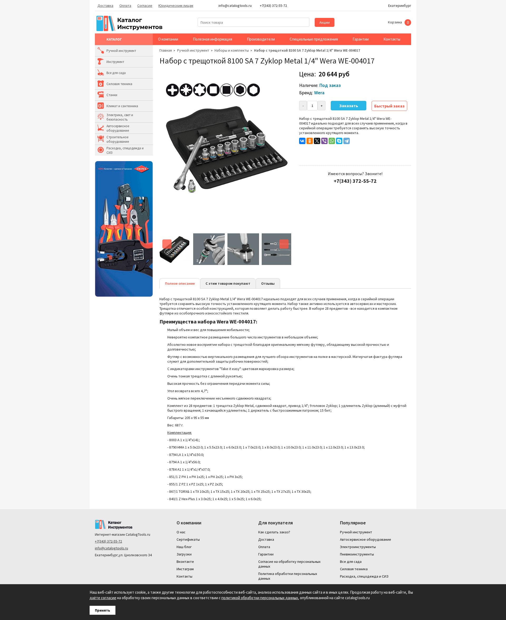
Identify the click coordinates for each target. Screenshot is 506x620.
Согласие (144, 5)
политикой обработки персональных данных (259, 597)
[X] (317, 141)
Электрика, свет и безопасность (119, 117)
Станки (111, 95)
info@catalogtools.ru (111, 548)
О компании (168, 39)
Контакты (391, 39)
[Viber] (324, 141)
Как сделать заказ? (274, 532)
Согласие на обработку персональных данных (289, 564)
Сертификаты (188, 539)
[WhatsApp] (332, 141)
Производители (261, 39)
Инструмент (115, 62)
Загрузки (184, 554)
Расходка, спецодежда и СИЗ (125, 150)
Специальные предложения (314, 39)
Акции (324, 22)
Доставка (105, 5)
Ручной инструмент (121, 50)
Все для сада (116, 73)
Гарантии (361, 39)
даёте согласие (103, 597)
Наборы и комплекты (232, 50)
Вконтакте (185, 561)
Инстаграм (185, 569)
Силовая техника (119, 84)
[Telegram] (346, 141)
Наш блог (184, 546)
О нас (181, 532)
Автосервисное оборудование (117, 128)
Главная (165, 50)
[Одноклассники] (309, 141)
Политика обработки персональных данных (287, 576)
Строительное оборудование (117, 139)
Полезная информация (212, 39)
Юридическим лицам (175, 5)
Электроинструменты (358, 546)
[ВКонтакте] (302, 141)
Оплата (125, 5)
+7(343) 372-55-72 (108, 541)
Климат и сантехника (122, 106)
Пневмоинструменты (357, 554)
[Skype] (339, 141)
